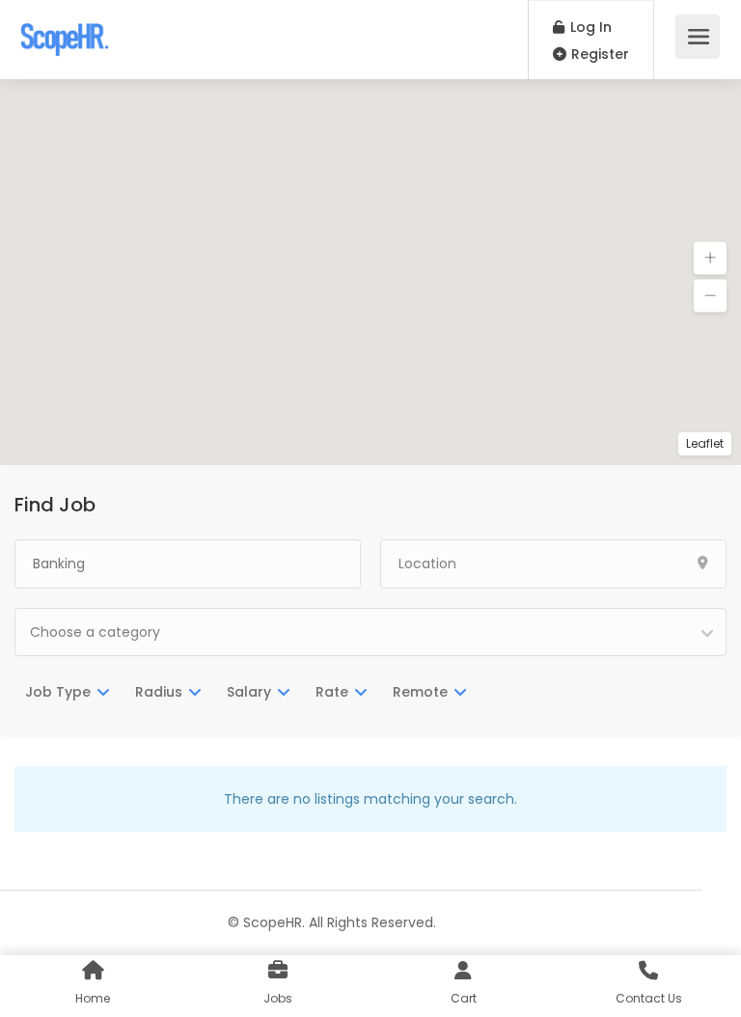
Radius (158, 691)
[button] (710, 258)
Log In (589, 27)
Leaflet (705, 443)
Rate (332, 691)
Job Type (58, 691)
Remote (420, 691)
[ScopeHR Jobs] (64, 29)
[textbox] (370, 632)
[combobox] (370, 632)
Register (598, 54)
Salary (249, 691)
